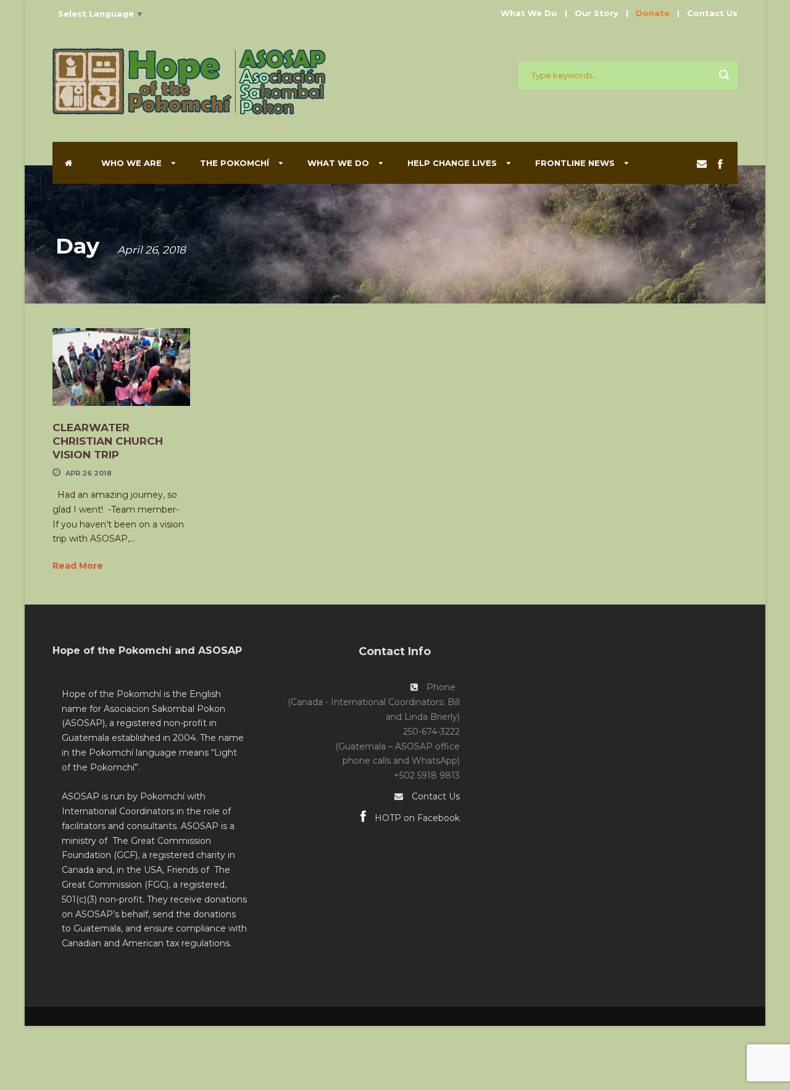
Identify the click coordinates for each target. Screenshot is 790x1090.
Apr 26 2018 (88, 473)
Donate (653, 13)
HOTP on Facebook (416, 818)
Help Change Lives (452, 163)
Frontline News (575, 163)
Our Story (596, 13)
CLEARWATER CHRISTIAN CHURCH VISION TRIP (107, 441)
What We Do (529, 13)
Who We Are (131, 163)
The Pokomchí (234, 163)
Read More (77, 565)
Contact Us (712, 13)
